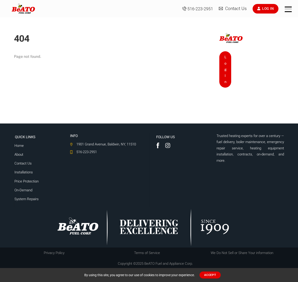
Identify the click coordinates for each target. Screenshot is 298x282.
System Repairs (26, 199)
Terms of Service (147, 253)
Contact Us (235, 8)
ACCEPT (210, 275)
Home (19, 146)
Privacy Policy (54, 253)
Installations (23, 172)
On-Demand (23, 190)
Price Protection (26, 181)
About (18, 154)
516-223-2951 (200, 9)
